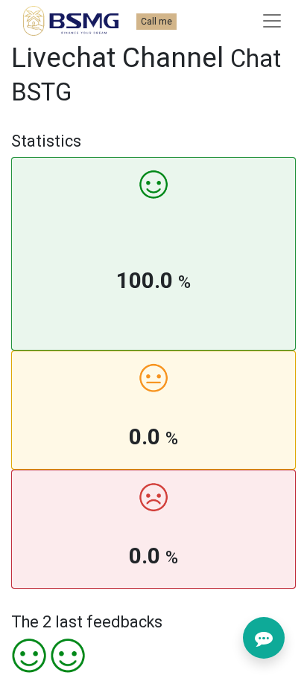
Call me (156, 21)
